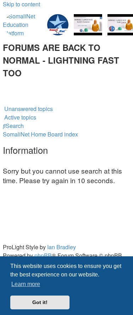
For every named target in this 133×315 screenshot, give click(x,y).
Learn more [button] (25, 284)
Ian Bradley (61, 247)
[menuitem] (3, 83)
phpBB (43, 255)
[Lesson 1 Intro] (88, 24)
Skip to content (21, 4)
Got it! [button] (40, 302)
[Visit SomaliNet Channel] (22, 24)
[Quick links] (3, 100)
